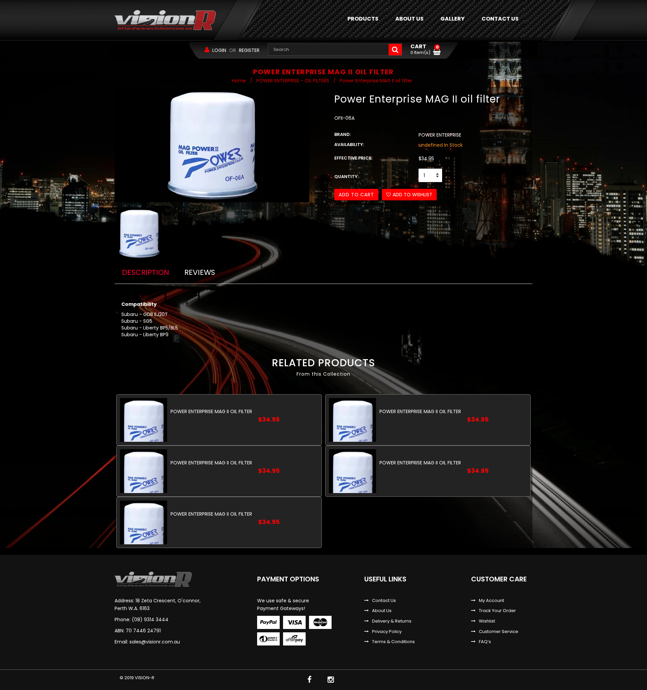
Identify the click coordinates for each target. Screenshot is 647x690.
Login (219, 50)
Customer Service (498, 632)
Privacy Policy (387, 632)
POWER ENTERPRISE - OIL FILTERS (292, 80)
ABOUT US (409, 19)
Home (239, 80)
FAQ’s (485, 642)
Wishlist (487, 621)
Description (145, 272)
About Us (382, 611)
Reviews (199, 272)
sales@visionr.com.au (154, 641)
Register (249, 50)
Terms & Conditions (393, 642)
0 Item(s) (424, 50)
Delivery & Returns (391, 621)
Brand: (342, 135)
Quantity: (346, 177)
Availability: (349, 145)
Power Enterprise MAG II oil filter (211, 411)
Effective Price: (353, 158)
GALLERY (452, 19)
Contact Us (384, 601)
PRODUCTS (362, 19)
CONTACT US (500, 19)
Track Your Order (497, 611)
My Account (491, 601)
